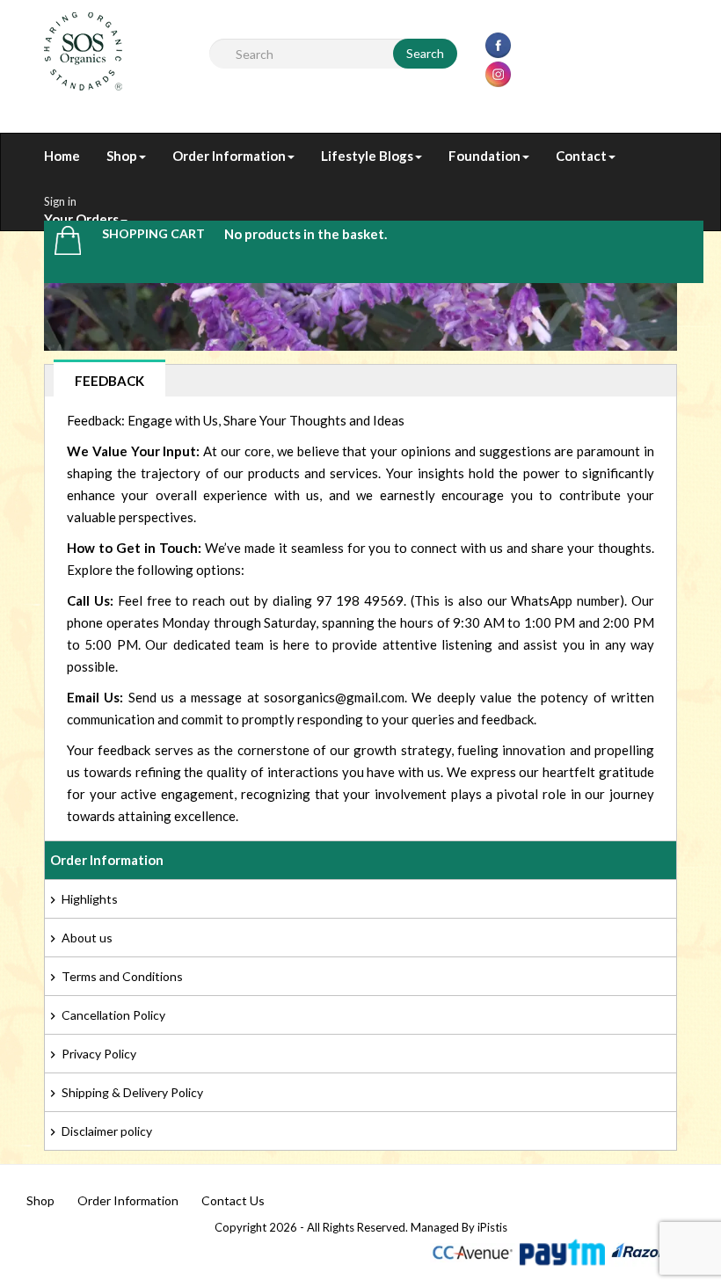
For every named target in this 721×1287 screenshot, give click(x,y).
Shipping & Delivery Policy (132, 1092)
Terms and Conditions (122, 976)
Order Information (127, 1200)
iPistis (492, 1227)
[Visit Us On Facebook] (498, 43)
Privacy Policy (99, 1053)
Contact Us (233, 1200)
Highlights (90, 898)
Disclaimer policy (107, 1130)
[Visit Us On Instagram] (498, 72)
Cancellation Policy (113, 1014)
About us (87, 937)
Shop (40, 1200)
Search (425, 53)
